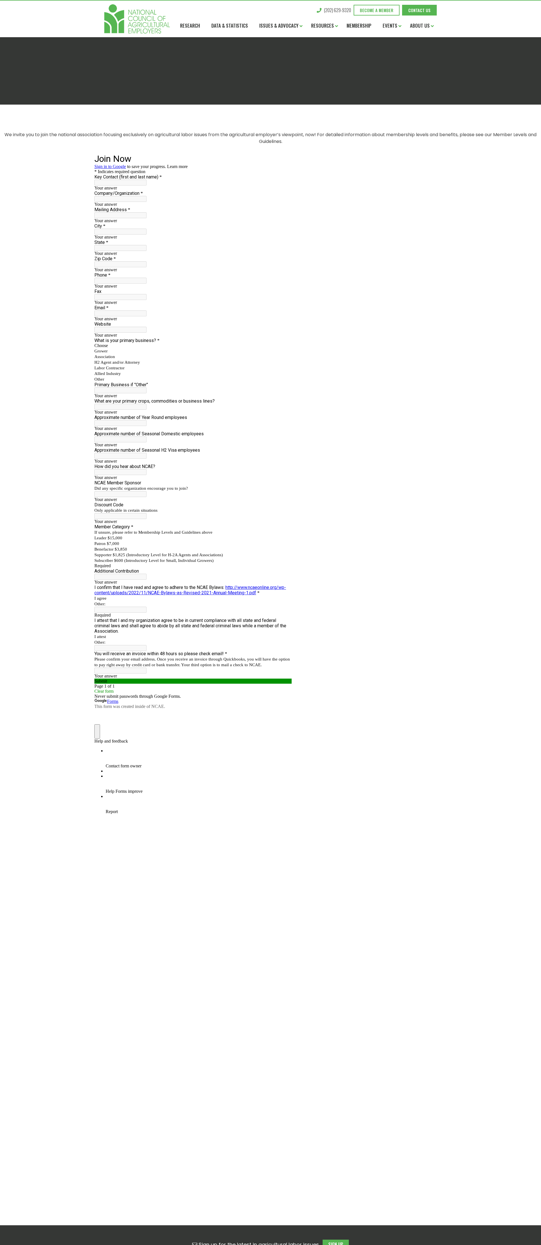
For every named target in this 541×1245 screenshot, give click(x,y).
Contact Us (419, 10)
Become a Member (376, 10)
